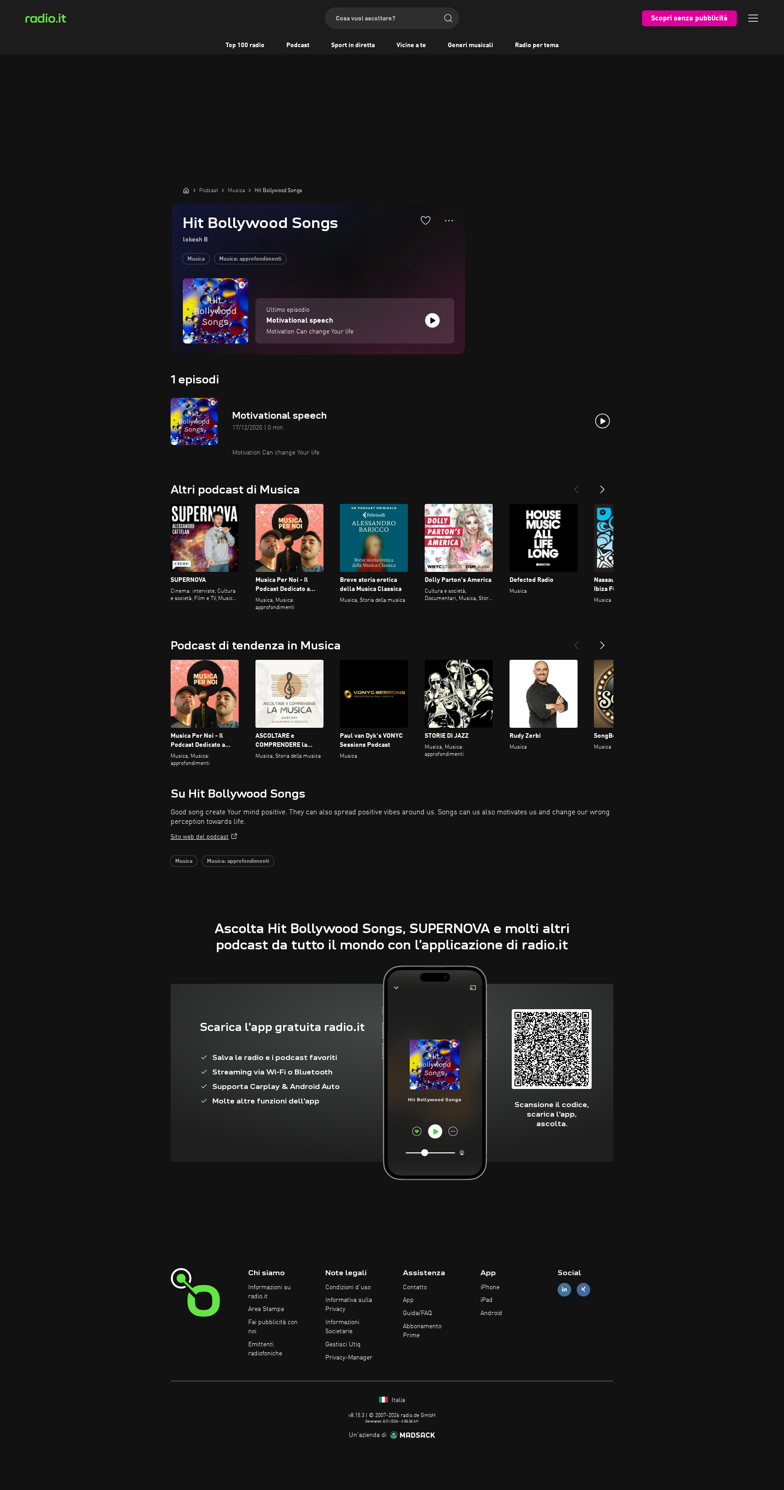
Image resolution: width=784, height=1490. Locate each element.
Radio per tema (537, 45)
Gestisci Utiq (343, 1344)
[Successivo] (602, 486)
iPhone (490, 1287)
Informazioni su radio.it (269, 1292)
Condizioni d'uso (348, 1287)
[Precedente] (576, 486)
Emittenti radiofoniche (265, 1349)
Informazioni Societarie (342, 1327)
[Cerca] (448, 18)
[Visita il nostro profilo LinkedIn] (564, 1289)
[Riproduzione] (432, 320)
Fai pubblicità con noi (273, 1327)
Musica (196, 259)
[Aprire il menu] (753, 18)
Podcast (297, 45)
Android (491, 1313)
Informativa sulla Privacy (348, 1304)
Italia (397, 1400)
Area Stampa (266, 1309)
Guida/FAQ (417, 1313)
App (408, 1300)
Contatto (415, 1287)
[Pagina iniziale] (186, 190)
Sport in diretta (353, 45)
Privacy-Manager (348, 1358)
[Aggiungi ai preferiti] (425, 220)
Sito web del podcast (200, 837)
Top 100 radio (245, 45)
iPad (486, 1300)
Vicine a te (411, 45)
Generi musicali (470, 45)
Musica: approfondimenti (250, 259)
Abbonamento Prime (422, 1331)
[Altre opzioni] (449, 220)
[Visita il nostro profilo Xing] (583, 1289)
